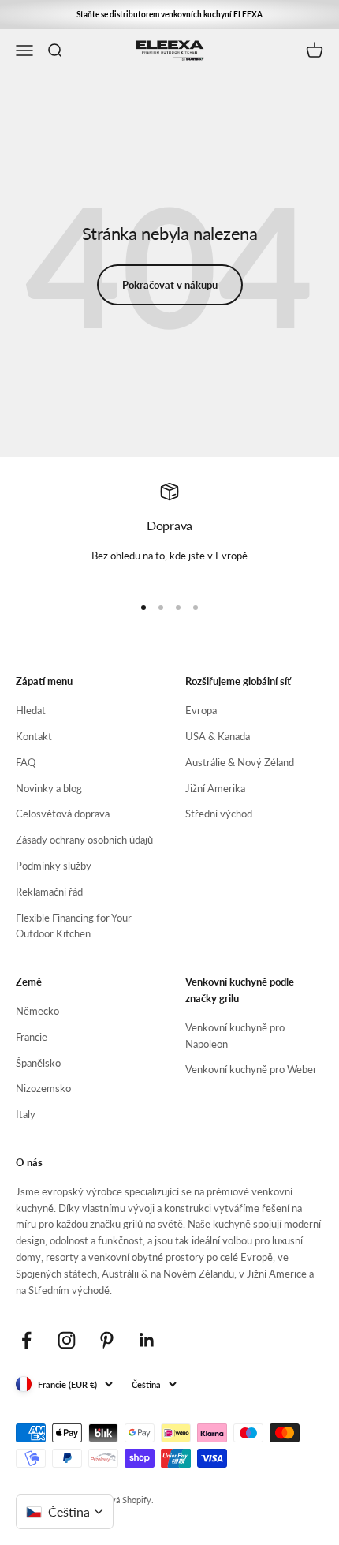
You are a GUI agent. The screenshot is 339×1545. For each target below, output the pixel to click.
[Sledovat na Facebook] (26, 1340)
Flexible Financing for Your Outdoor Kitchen (74, 926)
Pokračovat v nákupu (170, 285)
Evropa (201, 710)
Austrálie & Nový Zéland (239, 762)
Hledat (31, 710)
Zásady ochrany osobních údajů (84, 839)
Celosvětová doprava (63, 813)
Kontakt (34, 736)
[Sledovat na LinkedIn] (147, 1340)
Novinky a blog (49, 788)
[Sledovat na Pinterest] (106, 1340)
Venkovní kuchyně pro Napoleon (235, 1035)
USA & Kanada (217, 736)
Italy (25, 1114)
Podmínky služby (53, 865)
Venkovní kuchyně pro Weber (251, 1069)
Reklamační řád (49, 891)
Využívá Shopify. (122, 1499)
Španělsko (38, 1063)
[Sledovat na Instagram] (66, 1340)
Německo (37, 1010)
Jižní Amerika (215, 788)
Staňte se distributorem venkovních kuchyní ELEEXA (169, 14)
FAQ (25, 762)
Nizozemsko (43, 1088)
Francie (31, 1037)
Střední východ (218, 813)
